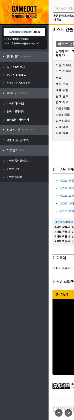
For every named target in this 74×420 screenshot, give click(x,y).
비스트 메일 (66, 211)
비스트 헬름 (66, 195)
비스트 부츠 (66, 188)
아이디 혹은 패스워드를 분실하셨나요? (23, 43)
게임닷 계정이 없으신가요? (17, 39)
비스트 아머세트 (63, 222)
